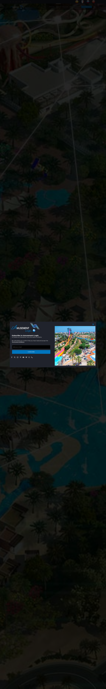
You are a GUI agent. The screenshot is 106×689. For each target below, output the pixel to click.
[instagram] (17, 357)
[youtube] (23, 357)
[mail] (29, 357)
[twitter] (14, 357)
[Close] (93, 324)
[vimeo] (26, 357)
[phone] (32, 357)
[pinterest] (20, 357)
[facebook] (12, 357)
